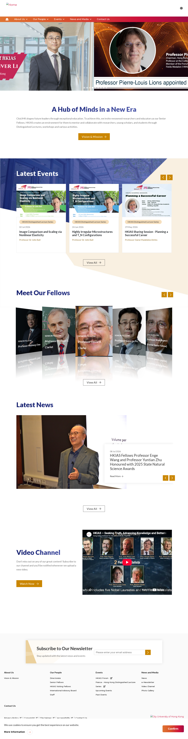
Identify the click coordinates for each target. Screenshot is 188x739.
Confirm (173, 728)
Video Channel (148, 686)
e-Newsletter (147, 682)
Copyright (29, 718)
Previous (3, 59)
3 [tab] (90, 87)
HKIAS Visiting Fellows (60, 686)
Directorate (55, 678)
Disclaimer (46, 718)
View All (92, 262)
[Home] (11, 8)
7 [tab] (101, 87)
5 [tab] (95, 87)
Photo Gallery (147, 690)
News (144, 678)
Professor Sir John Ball (157, 345)
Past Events (101, 695)
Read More (115, 472)
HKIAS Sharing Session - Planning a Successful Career (93, 233)
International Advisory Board (63, 690)
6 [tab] (98, 87)
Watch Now (27, 583)
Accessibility (63, 718)
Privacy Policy (11, 718)
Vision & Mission (92, 136)
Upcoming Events (104, 690)
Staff (52, 695)
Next (183, 59)
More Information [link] (14, 732)
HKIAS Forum (102, 678)
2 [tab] (87, 87)
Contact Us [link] (103, 19)
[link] (167, 716)
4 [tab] (92, 87)
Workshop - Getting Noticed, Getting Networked (143, 233)
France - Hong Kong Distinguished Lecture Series (115, 684)
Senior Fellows (57, 682)
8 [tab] (103, 87)
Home (7, 19)
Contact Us (10, 705)
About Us (9, 672)
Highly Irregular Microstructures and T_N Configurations (39, 233)
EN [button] (181, 8)
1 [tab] (84, 87)
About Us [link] (19, 19)
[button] (170, 294)
